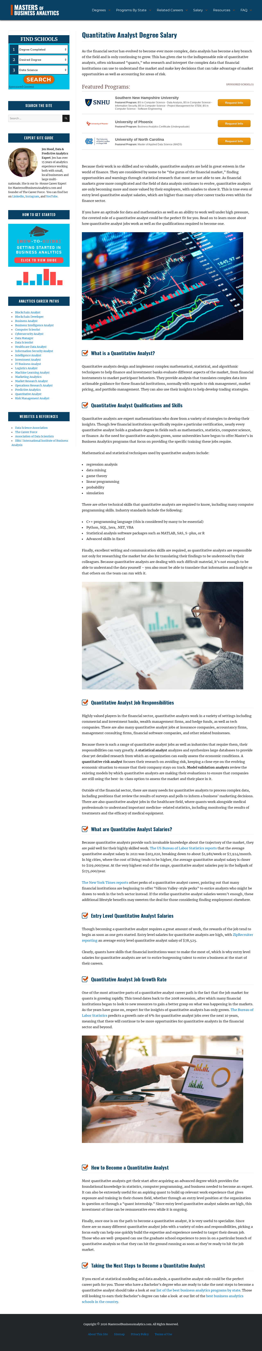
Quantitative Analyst (28, 394)
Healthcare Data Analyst (30, 347)
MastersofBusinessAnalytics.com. (130, 1324)
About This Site (98, 1334)
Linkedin (18, 196)
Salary (198, 10)
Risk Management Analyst (32, 398)
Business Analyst (26, 321)
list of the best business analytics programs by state (198, 1290)
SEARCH (39, 79)
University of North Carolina (139, 139)
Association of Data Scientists (34, 436)
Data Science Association (31, 428)
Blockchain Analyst (27, 312)
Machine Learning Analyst (32, 372)
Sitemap (119, 1334)
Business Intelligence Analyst (34, 325)
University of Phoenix (134, 122)
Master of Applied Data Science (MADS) (160, 144)
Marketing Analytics (28, 377)
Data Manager (24, 338)
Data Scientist (24, 342)
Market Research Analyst (31, 381)
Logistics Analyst (26, 368)
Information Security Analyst (34, 351)
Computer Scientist (27, 329)
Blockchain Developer (29, 317)
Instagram (32, 196)
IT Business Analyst (28, 364)
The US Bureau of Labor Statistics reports (183, 848)
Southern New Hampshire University (147, 98)
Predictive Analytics (28, 390)
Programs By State (131, 10)
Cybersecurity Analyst (29, 334)
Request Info (234, 102)
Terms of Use (163, 1334)
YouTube (52, 196)
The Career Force (26, 432)
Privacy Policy (140, 1334)
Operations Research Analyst (34, 385)
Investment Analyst (28, 359)
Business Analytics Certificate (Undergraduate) (164, 126)
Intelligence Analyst (28, 355)
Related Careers (170, 10)
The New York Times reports (105, 882)
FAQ (244, 10)
